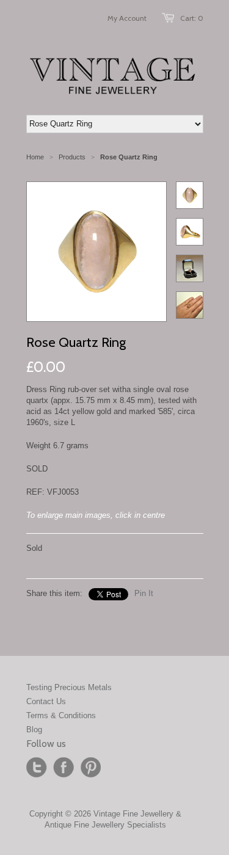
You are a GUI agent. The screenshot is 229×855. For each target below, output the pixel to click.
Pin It (143, 593)
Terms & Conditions (61, 715)
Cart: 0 (191, 18)
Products (72, 157)
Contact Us (46, 701)
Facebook (63, 767)
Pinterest (90, 767)
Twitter (36, 767)
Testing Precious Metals (69, 687)
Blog (34, 729)
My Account (127, 18)
